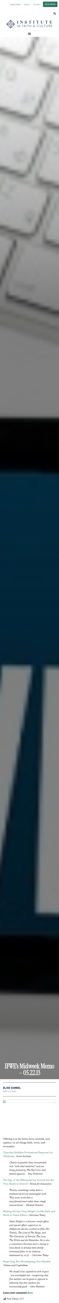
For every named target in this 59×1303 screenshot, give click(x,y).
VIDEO (27, 4)
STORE (36, 4)
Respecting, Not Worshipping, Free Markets (27, 1261)
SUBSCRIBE (15, 4)
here (30, 1293)
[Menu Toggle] (29, 33)
